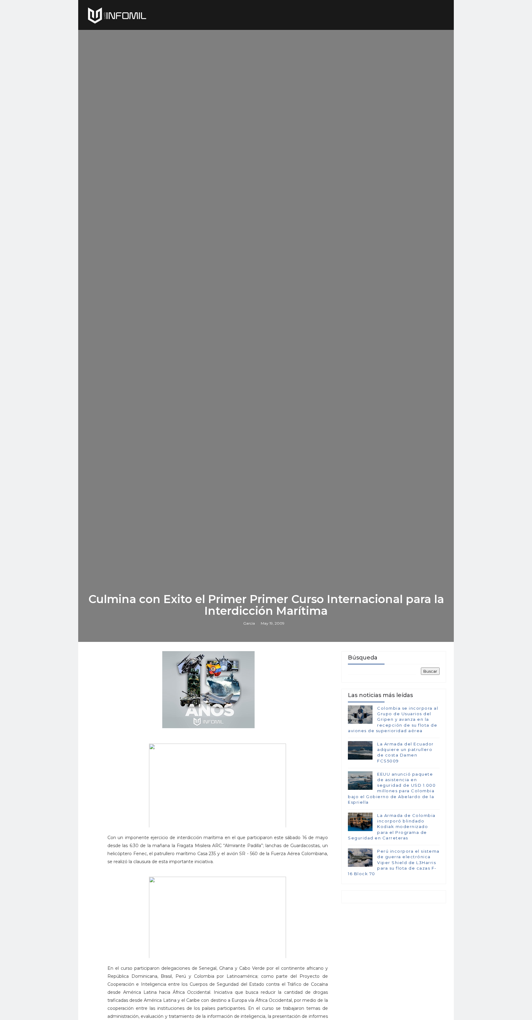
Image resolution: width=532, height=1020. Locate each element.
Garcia (249, 623)
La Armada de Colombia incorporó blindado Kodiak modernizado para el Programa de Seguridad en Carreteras (392, 826)
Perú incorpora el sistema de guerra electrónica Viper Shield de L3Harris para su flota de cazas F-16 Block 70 (394, 862)
